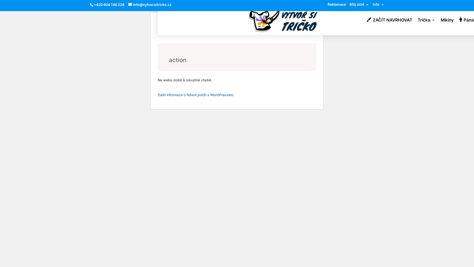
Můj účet (357, 4)
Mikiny (447, 20)
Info (376, 4)
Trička (424, 20)
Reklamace (337, 4)
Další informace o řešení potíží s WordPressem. (196, 95)
